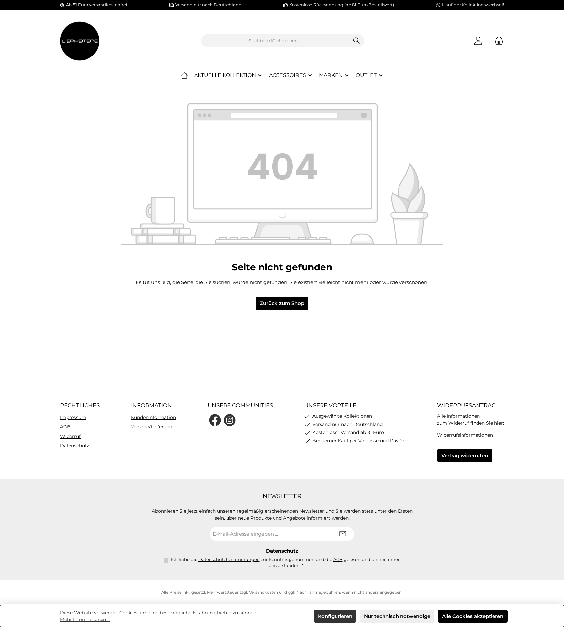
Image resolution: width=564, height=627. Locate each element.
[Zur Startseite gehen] (79, 41)
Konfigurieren (335, 616)
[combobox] (275, 40)
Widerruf (70, 436)
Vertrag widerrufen (464, 455)
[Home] (184, 75)
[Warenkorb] (497, 41)
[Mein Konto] (478, 41)
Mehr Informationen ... (85, 619)
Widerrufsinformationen (465, 435)
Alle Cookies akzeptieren (472, 616)
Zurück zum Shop (282, 303)
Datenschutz (74, 446)
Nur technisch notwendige (397, 616)
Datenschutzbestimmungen (229, 559)
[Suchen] (356, 40)
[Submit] (342, 534)
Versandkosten (263, 592)
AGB (65, 427)
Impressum (73, 417)
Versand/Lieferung (152, 427)
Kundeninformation (153, 417)
